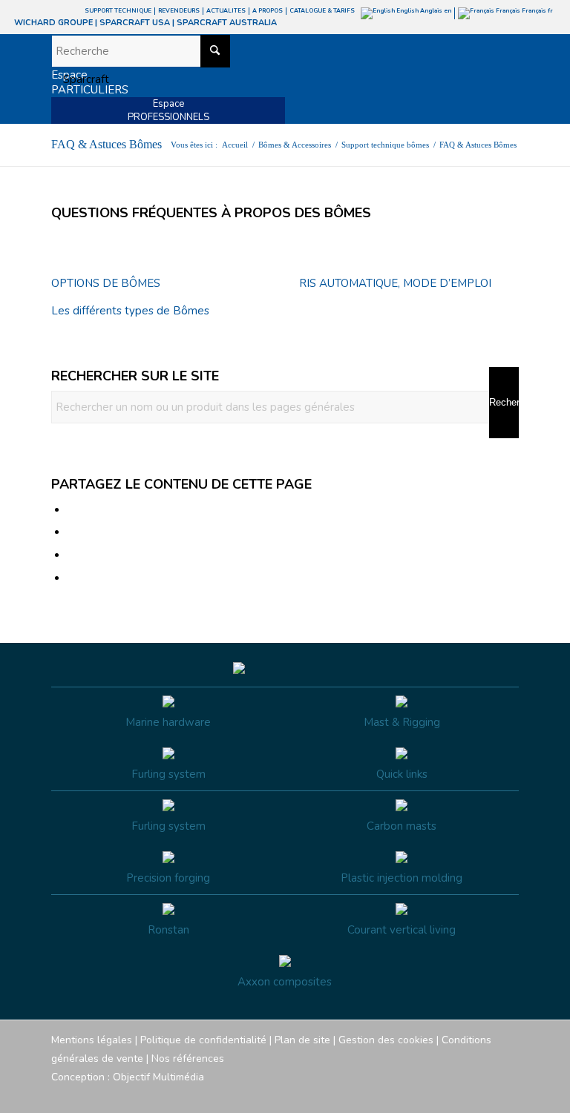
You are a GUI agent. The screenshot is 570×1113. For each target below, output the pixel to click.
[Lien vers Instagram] (441, 1094)
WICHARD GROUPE (53, 22)
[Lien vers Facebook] (418, 1094)
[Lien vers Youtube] (463, 1094)
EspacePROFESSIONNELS (168, 110)
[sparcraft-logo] (80, 79)
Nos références (187, 1058)
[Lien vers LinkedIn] (508, 1094)
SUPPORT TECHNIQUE (118, 11)
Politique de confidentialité (203, 1040)
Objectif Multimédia (158, 1077)
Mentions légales (91, 1040)
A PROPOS (267, 11)
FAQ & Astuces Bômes (106, 144)
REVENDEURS (179, 11)
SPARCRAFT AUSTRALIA (227, 22)
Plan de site (302, 1040)
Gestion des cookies (385, 1040)
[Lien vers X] (485, 1094)
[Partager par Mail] (72, 578)
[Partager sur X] (72, 532)
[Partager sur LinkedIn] (72, 555)
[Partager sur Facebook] (72, 510)
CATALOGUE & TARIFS (322, 11)
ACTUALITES (226, 11)
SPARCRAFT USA (134, 22)
